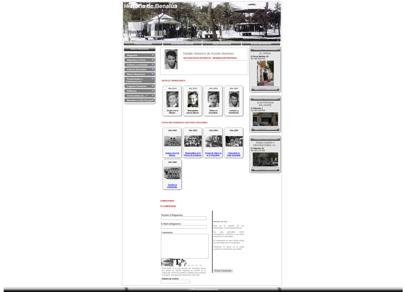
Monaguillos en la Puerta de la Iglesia (192, 154)
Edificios (132, 91)
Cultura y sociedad (137, 64)
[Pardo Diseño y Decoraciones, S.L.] (265, 165)
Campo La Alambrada (172, 186)
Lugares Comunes (137, 86)
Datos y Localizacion (266, 129)
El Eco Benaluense (261, 43)
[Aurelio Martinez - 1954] (213, 106)
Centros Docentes (136, 69)
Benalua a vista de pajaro (140, 100)
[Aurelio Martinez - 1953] (193, 106)
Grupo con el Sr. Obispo (172, 154)
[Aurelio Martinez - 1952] (172, 106)
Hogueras (132, 55)
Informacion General (182, 43)
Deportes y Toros (136, 60)
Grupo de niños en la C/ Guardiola (213, 154)
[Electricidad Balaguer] (265, 125)
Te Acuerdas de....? (137, 95)
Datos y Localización (266, 89)
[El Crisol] (265, 85)
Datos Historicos (222, 43)
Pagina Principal (143, 43)
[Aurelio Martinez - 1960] (171, 59)
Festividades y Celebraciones (134, 80)
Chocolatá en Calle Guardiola (234, 154)
